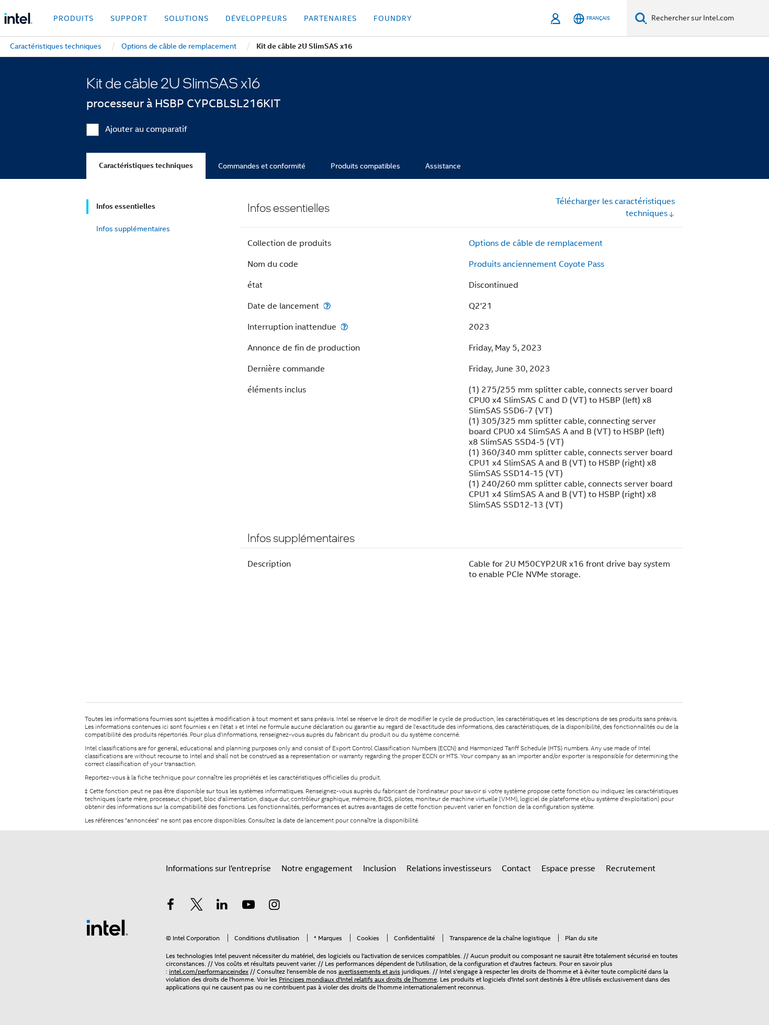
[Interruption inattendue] (344, 326)
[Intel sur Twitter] (197, 906)
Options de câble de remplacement (536, 243)
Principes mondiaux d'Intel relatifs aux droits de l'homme (358, 979)
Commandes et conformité (262, 166)
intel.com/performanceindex (208, 971)
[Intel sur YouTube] (248, 906)
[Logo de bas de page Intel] (107, 927)
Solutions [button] (186, 18)
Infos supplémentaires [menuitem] (133, 228)
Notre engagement (317, 868)
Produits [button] (73, 18)
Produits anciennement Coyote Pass (536, 264)
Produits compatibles (365, 166)
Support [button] (129, 18)
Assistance (443, 166)
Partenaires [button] (330, 18)
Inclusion (379, 868)
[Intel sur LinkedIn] (222, 906)
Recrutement (630, 868)
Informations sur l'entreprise (218, 868)
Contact (516, 868)
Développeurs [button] (256, 18)
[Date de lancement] (327, 305)
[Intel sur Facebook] (170, 906)
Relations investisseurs (448, 868)
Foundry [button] (393, 18)
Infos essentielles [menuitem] (125, 206)
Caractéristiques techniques (146, 166)
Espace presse (568, 868)
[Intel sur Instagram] (274, 906)
